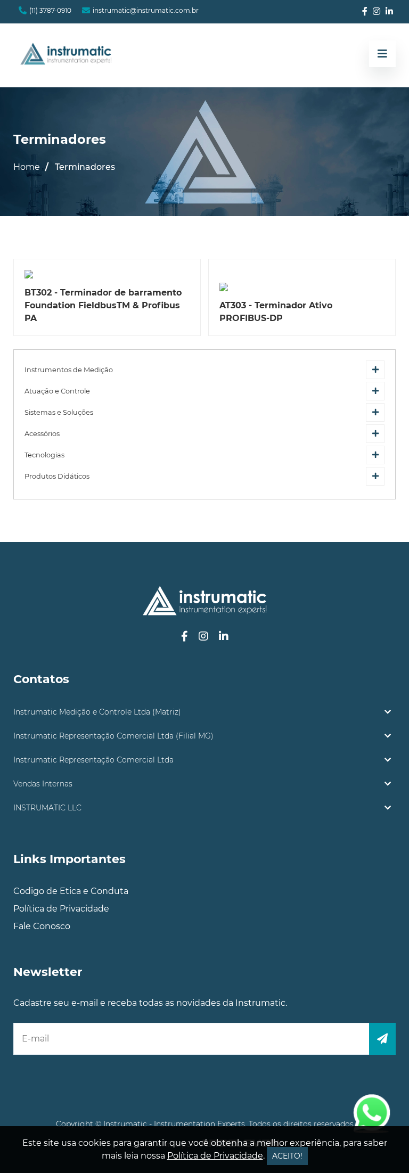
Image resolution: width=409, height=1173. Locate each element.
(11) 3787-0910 (50, 10)
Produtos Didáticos (56, 476)
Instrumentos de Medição (68, 370)
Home (26, 167)
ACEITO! (287, 1156)
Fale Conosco (41, 926)
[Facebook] (364, 11)
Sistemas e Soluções (58, 412)
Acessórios (42, 434)
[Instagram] (376, 11)
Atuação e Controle (57, 391)
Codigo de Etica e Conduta (70, 891)
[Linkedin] (389, 11)
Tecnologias (44, 455)
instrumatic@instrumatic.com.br (146, 10)
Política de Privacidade (61, 909)
